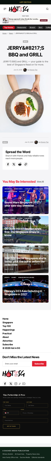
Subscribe (7, 344)
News (11, 33)
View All (40, 181)
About (5, 337)
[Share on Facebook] (7, 164)
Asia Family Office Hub (10, 457)
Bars (40, 27)
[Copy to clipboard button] (25, 164)
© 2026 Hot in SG (11, 348)
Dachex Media (25, 457)
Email (4, 417)
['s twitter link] (10, 383)
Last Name (29, 402)
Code (4, 409)
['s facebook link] (4, 383)
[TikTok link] (19, 383)
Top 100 (6, 326)
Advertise (25, 2)
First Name (6, 402)
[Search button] (47, 9)
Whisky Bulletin (7, 454)
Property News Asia (33, 454)
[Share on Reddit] (19, 164)
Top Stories (8, 27)
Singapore (7, 322)
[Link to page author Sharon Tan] (25, 70)
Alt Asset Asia (19, 454)
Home (4, 33)
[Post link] (25, 200)
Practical (7, 333)
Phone (22, 409)
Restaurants (21, 27)
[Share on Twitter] (13, 164)
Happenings (8, 329)
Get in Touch (11, 426)
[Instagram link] (15, 383)
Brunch (32, 27)
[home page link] (19, 8)
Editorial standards (38, 457)
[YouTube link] (23, 383)
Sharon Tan (33, 70)
